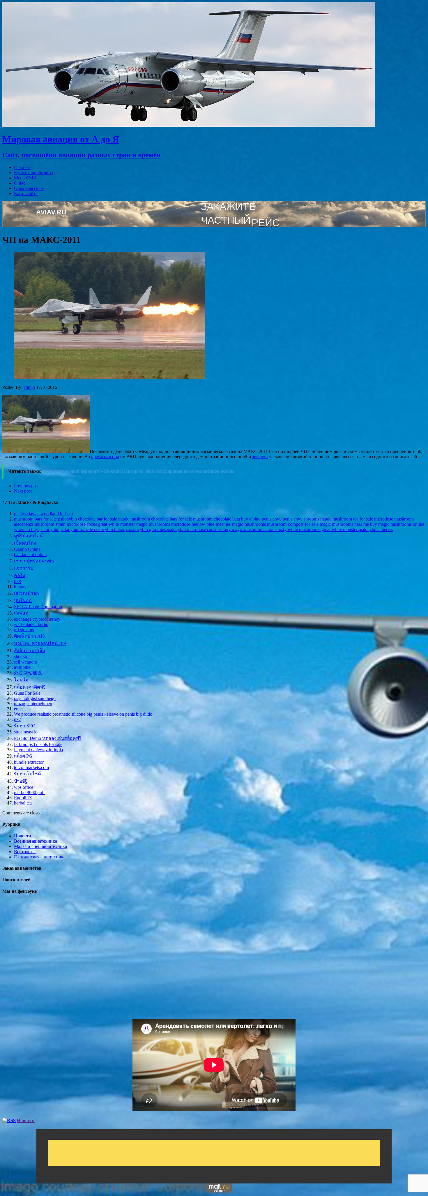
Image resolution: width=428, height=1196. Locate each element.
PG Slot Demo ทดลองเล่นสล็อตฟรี (48, 738)
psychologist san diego (35, 698)
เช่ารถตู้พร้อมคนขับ (34, 560)
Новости (22, 835)
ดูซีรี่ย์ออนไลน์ (28, 535)
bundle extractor (29, 762)
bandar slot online (30, 554)
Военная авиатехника (35, 841)
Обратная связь (29, 188)
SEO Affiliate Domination (38, 606)
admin (29, 387)
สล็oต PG (23, 756)
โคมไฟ (21, 679)
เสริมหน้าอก (26, 593)
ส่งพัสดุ (21, 613)
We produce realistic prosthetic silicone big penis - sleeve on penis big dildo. (83, 714)
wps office (23, 787)
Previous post (26, 485)
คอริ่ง (19, 575)
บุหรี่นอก (23, 600)
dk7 (17, 719)
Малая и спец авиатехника (40, 846)
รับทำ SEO (25, 725)
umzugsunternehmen (33, 703)
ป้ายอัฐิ (21, 781)
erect (18, 708)
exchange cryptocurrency (37, 619)
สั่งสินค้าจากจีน (29, 650)
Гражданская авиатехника (40, 856)
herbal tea (23, 802)
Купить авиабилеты (33, 172)
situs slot (22, 656)
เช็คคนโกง (25, 543)
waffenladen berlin (31, 624)
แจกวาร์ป (23, 568)
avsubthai (22, 667)
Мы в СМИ (25, 177)
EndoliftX (23, 797)
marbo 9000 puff (29, 792)
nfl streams (24, 629)
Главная (22, 167)
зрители (260, 456)
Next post (23, 490)
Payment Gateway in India (38, 749)
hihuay (20, 586)
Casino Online (27, 549)
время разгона (105, 456)
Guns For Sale (27, 693)
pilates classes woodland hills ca (43, 513)
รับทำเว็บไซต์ (27, 773)
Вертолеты (25, 851)
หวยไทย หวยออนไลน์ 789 (40, 643)
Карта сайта (26, 193)
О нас (19, 183)
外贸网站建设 (28, 672)
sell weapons (26, 661)
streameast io (26, 731)
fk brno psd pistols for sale (38, 744)
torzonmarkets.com (31, 767)
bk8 (17, 581)
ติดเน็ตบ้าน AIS (29, 636)
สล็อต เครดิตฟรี (30, 687)
